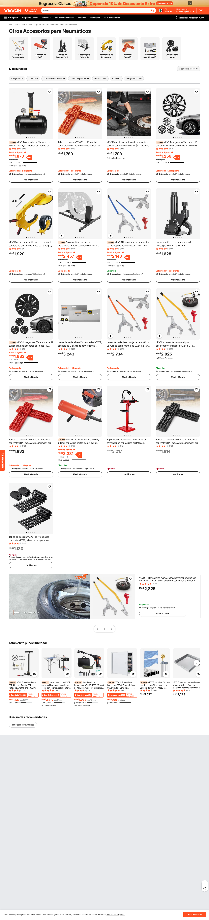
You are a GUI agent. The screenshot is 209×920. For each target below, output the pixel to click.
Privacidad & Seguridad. (116, 914)
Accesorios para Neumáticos (38, 25)
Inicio (11, 25)
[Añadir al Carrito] (34, 674)
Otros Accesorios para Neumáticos (64, 25)
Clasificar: (183, 68)
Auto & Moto (20, 25)
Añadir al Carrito (31, 179)
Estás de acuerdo (195, 914)
